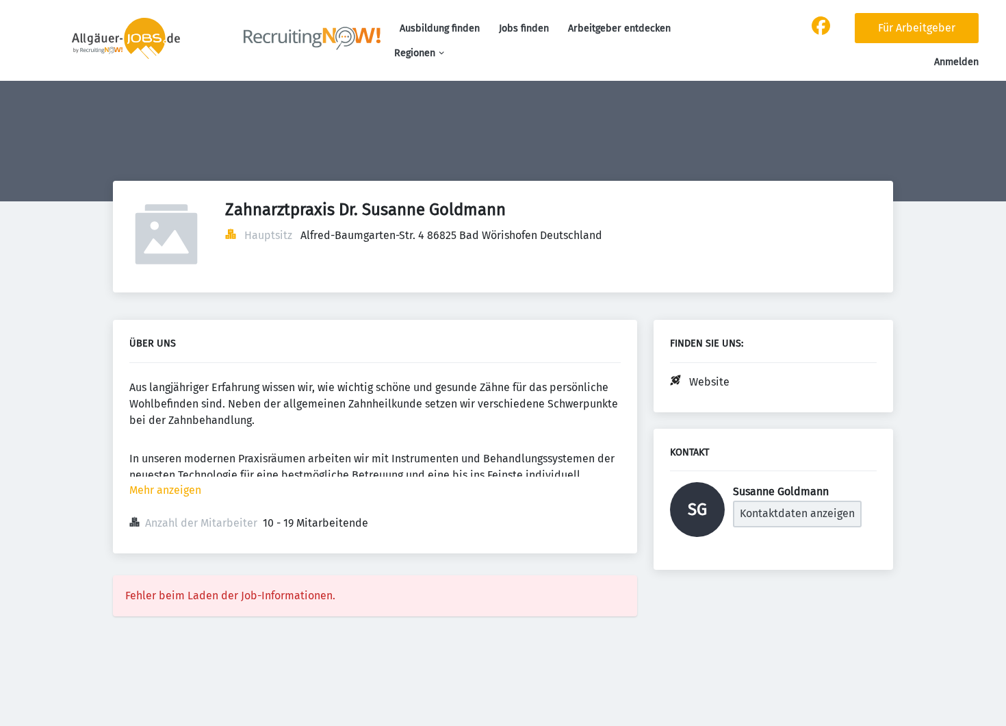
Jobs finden (524, 28)
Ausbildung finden (440, 28)
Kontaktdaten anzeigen (797, 513)
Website (709, 381)
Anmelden (956, 62)
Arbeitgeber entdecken (619, 28)
